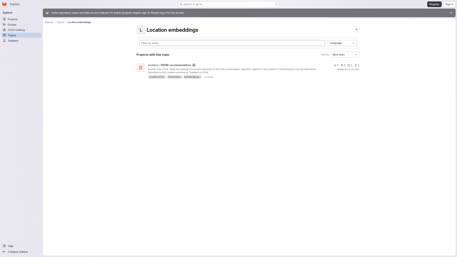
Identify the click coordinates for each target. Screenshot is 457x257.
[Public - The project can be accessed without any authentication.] (193, 65)
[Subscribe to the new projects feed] (356, 29)
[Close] (451, 13)
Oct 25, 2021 (352, 69)
